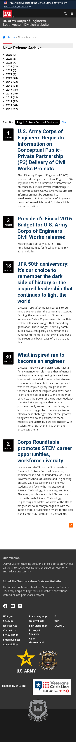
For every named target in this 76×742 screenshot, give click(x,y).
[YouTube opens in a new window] (13, 606)
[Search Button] (64, 13)
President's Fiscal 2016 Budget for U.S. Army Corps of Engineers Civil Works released (45, 228)
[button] (18, 6)
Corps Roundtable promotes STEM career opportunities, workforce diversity (45, 451)
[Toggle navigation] (70, 13)
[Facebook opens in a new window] (5, 606)
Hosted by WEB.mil (14, 686)
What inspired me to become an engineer (41, 358)
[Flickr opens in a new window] (20, 606)
